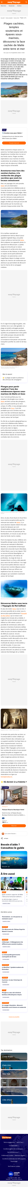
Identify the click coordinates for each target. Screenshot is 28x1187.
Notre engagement (9, 1142)
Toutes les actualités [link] (14, 1017)
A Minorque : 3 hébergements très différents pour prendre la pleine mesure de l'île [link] (12, 944)
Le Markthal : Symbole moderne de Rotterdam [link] (12, 968)
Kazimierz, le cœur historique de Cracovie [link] (12, 981)
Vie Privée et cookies (14, 1166)
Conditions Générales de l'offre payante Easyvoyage (14, 1160)
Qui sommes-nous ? (13, 1152)
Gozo (12, 408)
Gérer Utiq (19, 1142)
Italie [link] (4, 1082)
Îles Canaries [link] (7, 1091)
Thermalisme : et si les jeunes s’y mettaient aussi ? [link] (12, 918)
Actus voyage (9, 18)
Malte (2, 186)
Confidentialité (13, 1145)
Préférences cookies (7, 1155)
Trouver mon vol (14, 143)
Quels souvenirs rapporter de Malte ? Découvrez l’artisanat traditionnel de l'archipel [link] (12, 897)
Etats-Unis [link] (6, 1065)
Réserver (14, 826)
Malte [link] (4, 863)
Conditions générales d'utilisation (13, 1149)
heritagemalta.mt (6, 777)
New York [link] (6, 1074)
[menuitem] (3, 5)
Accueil (3, 18)
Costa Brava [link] (7, 1057)
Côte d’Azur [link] (7, 1100)
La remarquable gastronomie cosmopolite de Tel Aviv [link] (11, 956)
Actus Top (16, 18)
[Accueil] (14, 2)
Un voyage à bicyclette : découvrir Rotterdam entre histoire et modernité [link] (14, 1006)
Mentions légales (20, 1155)
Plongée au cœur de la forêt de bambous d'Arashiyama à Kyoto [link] (12, 994)
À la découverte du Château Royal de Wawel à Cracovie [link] (13, 930)
